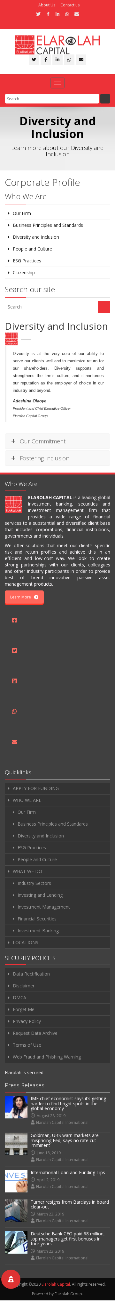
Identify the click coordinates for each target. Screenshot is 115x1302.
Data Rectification (31, 974)
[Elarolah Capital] (57, 44)
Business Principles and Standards (48, 225)
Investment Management (44, 907)
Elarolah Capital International (62, 1122)
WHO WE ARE (27, 800)
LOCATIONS (25, 942)
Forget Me (23, 1009)
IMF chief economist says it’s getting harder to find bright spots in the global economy (68, 1103)
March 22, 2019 (50, 1214)
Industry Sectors (34, 883)
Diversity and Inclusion (36, 237)
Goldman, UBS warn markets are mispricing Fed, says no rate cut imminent (65, 1140)
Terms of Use (27, 1045)
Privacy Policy (27, 1021)
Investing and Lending (40, 895)
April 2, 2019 (48, 1180)
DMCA (19, 997)
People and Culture (32, 249)
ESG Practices (27, 261)
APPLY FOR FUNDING (36, 788)
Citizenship (24, 272)
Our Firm (22, 213)
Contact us (70, 5)
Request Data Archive (35, 1033)
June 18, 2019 (49, 1153)
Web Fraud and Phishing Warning (47, 1057)
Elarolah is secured (24, 1072)
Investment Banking (38, 930)
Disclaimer (23, 986)
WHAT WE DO (27, 871)
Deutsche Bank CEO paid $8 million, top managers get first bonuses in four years (68, 1239)
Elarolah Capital (56, 1284)
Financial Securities (37, 919)
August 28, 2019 (51, 1115)
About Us (46, 5)
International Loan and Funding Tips (68, 1172)
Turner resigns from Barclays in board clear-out (70, 1204)
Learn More (20, 597)
